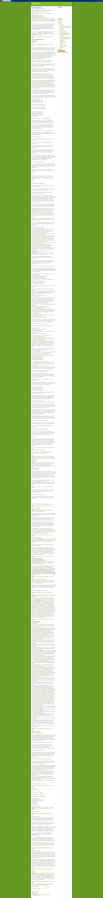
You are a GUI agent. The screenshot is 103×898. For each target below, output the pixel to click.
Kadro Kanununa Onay (37, 537)
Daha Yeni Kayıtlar (35, 886)
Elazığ (40, 874)
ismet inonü (37, 884)
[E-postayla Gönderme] (44, 37)
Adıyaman (51, 874)
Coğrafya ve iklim (36, 850)
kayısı (41, 884)
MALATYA (35, 3)
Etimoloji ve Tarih (36, 816)
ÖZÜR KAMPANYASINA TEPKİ (39, 560)
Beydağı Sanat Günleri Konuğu (39, 17)
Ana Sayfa (47, 886)
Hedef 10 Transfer (36, 508)
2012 (60, 20)
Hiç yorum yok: (50, 13)
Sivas (45, 875)
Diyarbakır (44, 874)
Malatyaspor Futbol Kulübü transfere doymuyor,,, (41, 894)
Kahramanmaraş (37, 875)
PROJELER (34, 623)
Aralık (61, 24)
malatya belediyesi (49, 884)
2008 (60, 23)
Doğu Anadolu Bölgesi (40, 873)
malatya (44, 884)
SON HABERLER (36, 731)
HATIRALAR (34, 40)
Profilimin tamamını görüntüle (63, 52)
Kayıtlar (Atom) (37, 888)
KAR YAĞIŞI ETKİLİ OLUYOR (38, 8)
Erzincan (48, 875)
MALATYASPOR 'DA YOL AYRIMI (39, 579)
